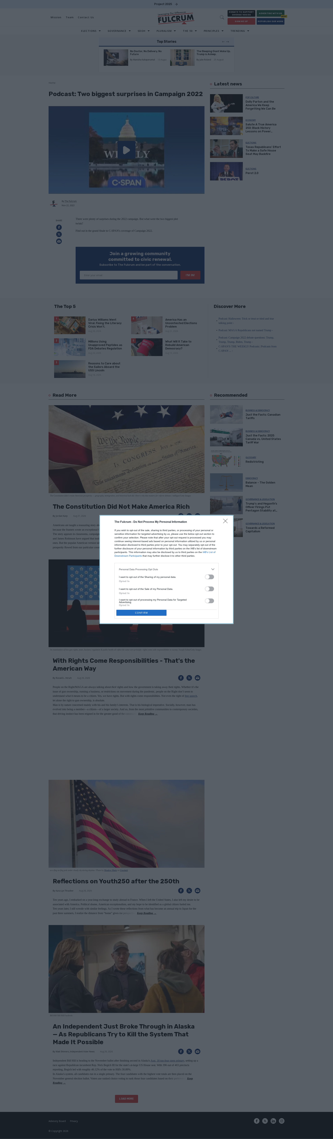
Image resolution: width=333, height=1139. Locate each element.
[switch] (209, 577)
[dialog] (166, 569)
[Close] (226, 522)
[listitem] (166, 569)
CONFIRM (141, 613)
